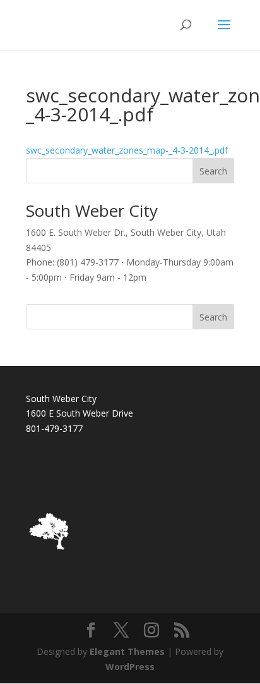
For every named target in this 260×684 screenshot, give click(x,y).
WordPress (130, 667)
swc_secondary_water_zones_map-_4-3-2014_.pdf (127, 150)
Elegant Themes (127, 651)
